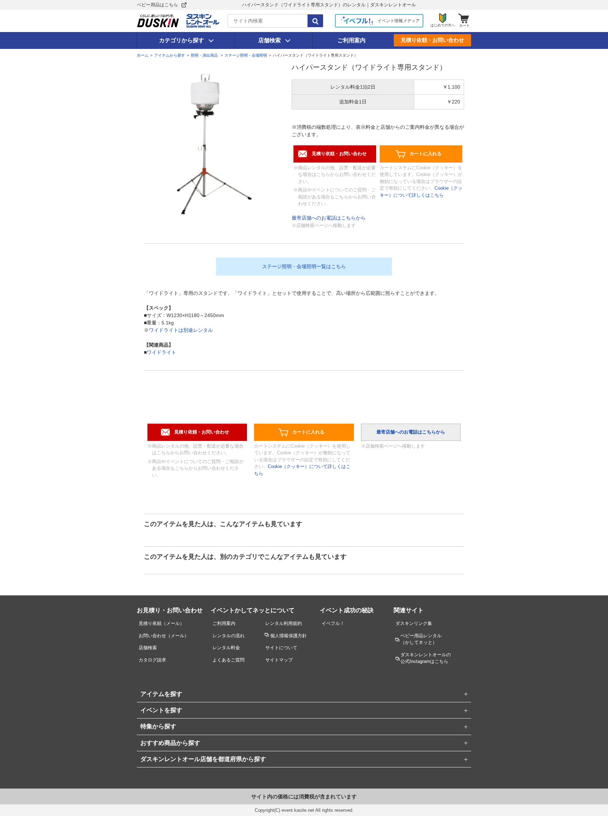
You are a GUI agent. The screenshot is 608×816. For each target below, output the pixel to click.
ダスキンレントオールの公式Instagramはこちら (425, 658)
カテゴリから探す (181, 40)
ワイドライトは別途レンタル (181, 330)
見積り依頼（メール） (161, 623)
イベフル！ (333, 623)
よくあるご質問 (229, 660)
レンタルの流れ (229, 635)
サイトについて (281, 647)
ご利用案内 (351, 40)
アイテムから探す (169, 55)
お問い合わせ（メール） (164, 635)
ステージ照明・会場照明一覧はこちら (304, 266)
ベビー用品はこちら (157, 4)
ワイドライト (161, 352)
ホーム (142, 55)
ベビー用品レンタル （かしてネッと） (421, 639)
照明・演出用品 (205, 55)
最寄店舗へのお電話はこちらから (329, 218)
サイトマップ (279, 660)
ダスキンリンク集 (413, 623)
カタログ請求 (152, 660)
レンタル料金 (226, 647)
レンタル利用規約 (283, 623)
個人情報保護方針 (288, 635)
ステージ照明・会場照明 (245, 55)
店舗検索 (269, 40)
